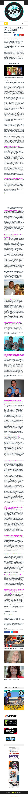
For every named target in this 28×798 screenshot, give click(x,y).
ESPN (5, 629)
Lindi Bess (9, 629)
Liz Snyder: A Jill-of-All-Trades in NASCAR (13, 648)
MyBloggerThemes (14, 796)
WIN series (21, 629)
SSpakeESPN (10, 614)
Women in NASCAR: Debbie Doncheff (12, 663)
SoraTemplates (13, 792)
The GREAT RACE (20, 251)
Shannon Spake (15, 629)
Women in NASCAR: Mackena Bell (11, 679)
